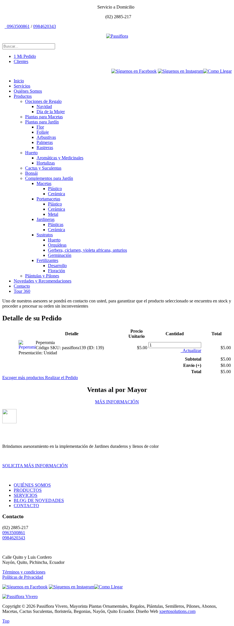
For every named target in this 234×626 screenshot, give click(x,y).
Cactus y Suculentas (43, 168)
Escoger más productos (23, 377)
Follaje (43, 132)
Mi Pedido (25, 56)
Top (5, 621)
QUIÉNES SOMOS (32, 485)
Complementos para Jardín (49, 178)
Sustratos (45, 234)
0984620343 (44, 26)
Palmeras (45, 142)
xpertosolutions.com (177, 611)
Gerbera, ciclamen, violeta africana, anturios (87, 250)
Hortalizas (46, 162)
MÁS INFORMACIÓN (117, 401)
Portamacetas (48, 198)
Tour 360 (22, 291)
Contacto (22, 286)
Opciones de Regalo (43, 101)
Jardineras (46, 219)
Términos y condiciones (23, 572)
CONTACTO (26, 505)
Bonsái (31, 173)
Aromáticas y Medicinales (60, 157)
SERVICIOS (25, 495)
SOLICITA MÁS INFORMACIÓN (35, 465)
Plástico (55, 188)
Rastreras (45, 147)
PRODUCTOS (28, 490)
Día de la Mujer (51, 111)
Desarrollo (57, 265)
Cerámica (56, 193)
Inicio (19, 80)
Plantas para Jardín (42, 121)
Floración (56, 270)
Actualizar (191, 350)
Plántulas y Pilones (42, 275)
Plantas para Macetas (44, 116)
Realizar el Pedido (61, 377)
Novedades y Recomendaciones (42, 281)
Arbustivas (46, 137)
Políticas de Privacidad (22, 577)
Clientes (21, 61)
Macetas (44, 183)
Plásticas (55, 224)
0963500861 (18, 26)
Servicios (22, 86)
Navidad (44, 106)
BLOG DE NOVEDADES (39, 500)
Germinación (59, 255)
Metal (53, 214)
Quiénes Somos (28, 91)
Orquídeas (57, 245)
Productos (23, 96)
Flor (40, 127)
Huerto (31, 152)
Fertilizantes (47, 260)
